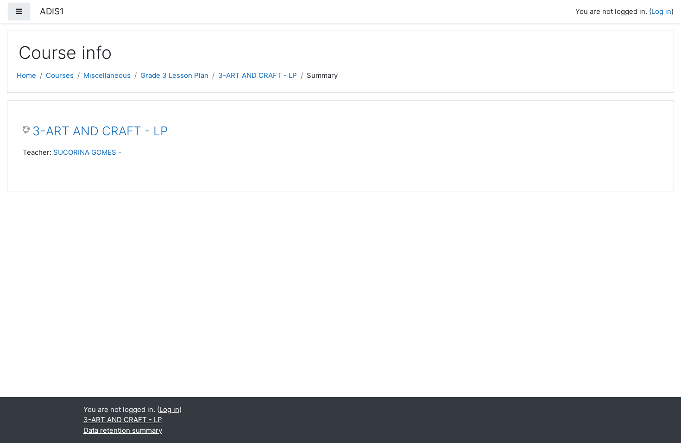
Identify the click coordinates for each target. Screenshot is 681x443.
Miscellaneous (107, 75)
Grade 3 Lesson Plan (174, 75)
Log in (661, 11)
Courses (60, 75)
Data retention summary (122, 430)
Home (26, 75)
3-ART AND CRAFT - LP (257, 75)
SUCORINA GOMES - (87, 152)
